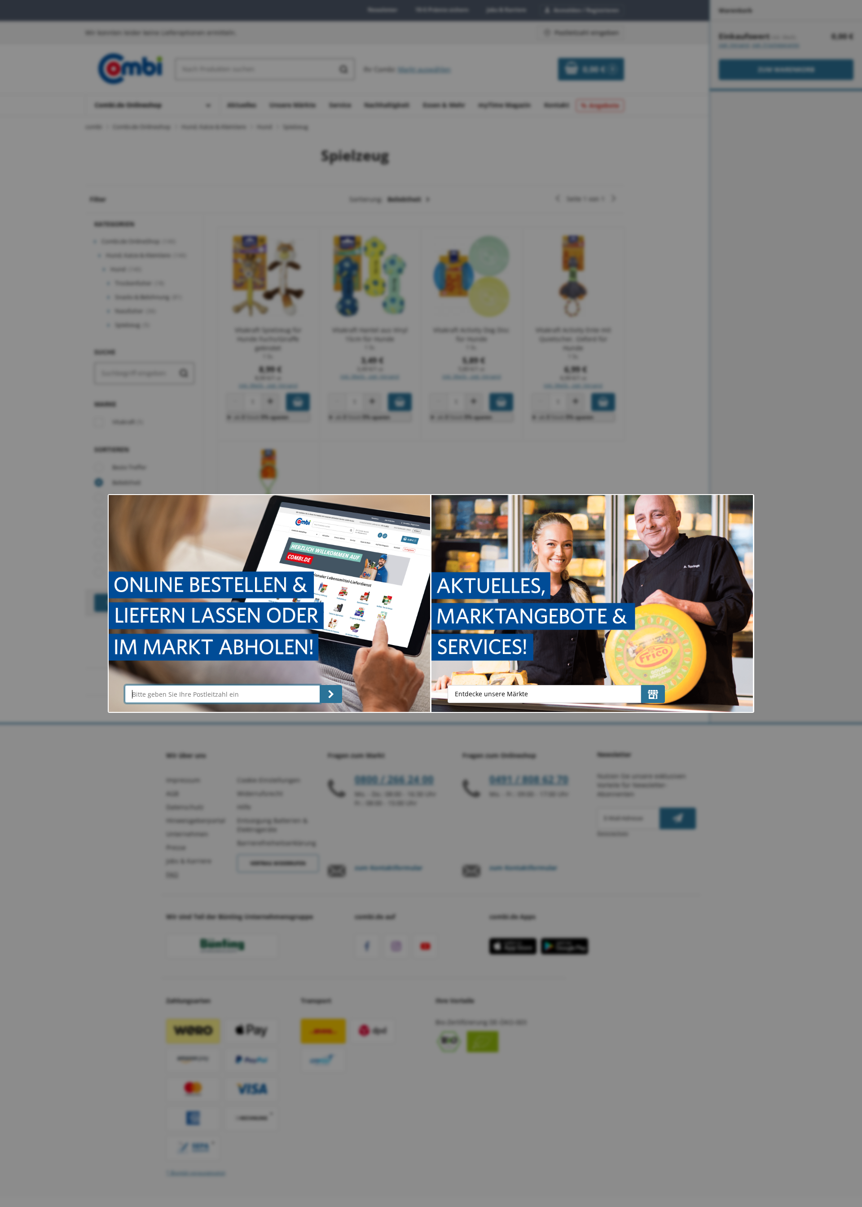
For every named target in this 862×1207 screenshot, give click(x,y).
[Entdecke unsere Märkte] (653, 694)
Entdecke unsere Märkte (491, 694)
